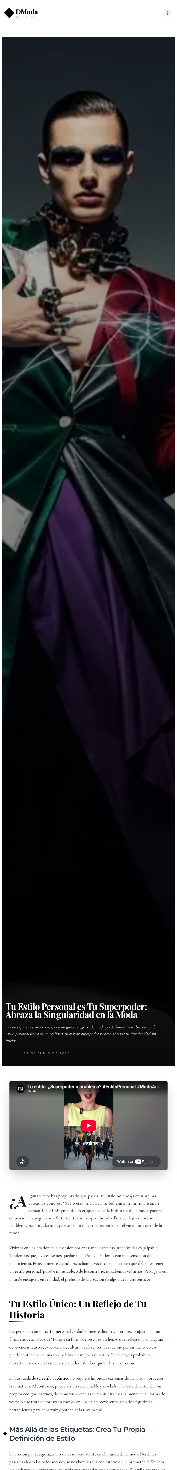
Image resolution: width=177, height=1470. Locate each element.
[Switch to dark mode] (167, 13)
